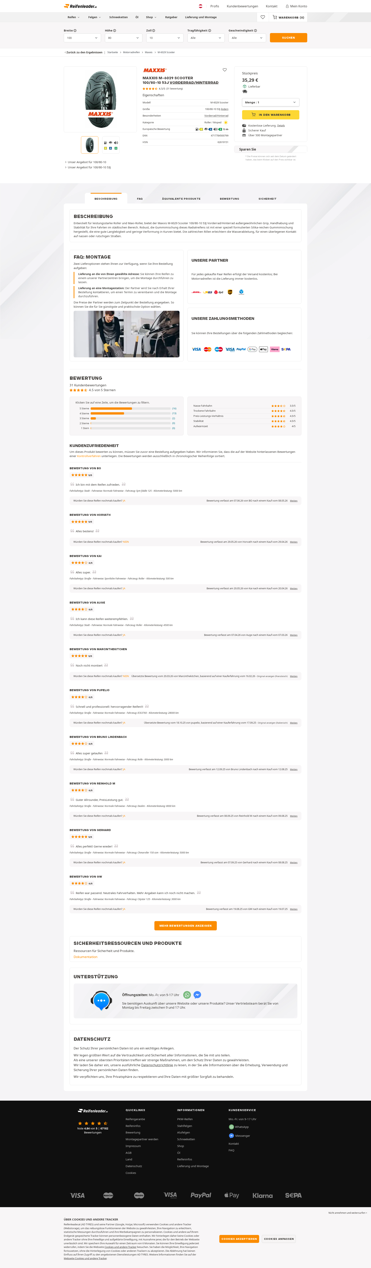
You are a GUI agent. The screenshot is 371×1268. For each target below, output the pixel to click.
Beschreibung (106, 198)
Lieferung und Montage (201, 17)
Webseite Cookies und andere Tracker (85, 1258)
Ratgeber (171, 17)
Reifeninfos (133, 1126)
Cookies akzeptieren (239, 1238)
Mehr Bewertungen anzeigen (185, 925)
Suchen (288, 37)
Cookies (131, 1173)
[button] (127, 408)
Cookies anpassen (279, 1238)
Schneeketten (118, 17)
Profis (214, 6)
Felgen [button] (93, 17)
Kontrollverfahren (89, 456)
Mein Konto (298, 6)
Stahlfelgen (184, 1126)
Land (129, 1159)
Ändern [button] (224, 109)
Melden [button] (294, 500)
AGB (129, 1153)
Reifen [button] (72, 17)
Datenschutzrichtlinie (157, 1065)
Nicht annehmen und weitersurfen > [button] (347, 1212)
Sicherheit (268, 198)
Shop (150, 17)
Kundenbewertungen (242, 6)
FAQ (140, 198)
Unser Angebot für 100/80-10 (87, 162)
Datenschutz (134, 1166)
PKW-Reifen (185, 1119)
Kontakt (271, 6)
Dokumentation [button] (85, 957)
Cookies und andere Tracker (120, 1247)
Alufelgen (183, 1132)
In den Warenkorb (274, 115)
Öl (136, 17)
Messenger (242, 1136)
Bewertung (229, 198)
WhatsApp (242, 1127)
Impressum (133, 1146)
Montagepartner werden (142, 1139)
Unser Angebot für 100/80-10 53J (89, 167)
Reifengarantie (135, 1119)
